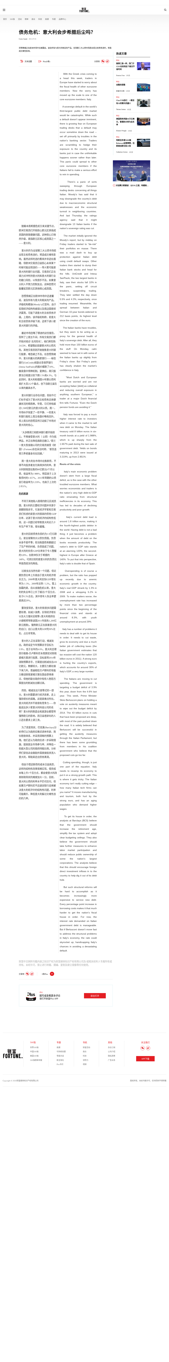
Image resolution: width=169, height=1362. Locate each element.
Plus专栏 (60, 1064)
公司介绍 (111, 1052)
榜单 (26, 19)
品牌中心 (62, 19)
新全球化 (60, 1060)
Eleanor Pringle (121, 131)
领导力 (85, 1060)
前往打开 (95, 996)
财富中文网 (120, 91)
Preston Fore (120, 75)
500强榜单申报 (36, 1060)
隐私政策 (111, 1056)
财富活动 (86, 1047)
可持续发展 (61, 1052)
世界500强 (34, 1047)
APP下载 (145, 1059)
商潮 (47, 19)
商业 (33, 19)
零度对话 (60, 1056)
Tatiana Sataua (121, 109)
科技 (40, 19)
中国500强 (34, 1052)
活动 (20, 19)
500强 (12, 19)
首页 (5, 19)
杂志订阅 (111, 1047)
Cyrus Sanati (23, 39)
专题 (54, 19)
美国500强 (34, 1056)
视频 (84, 1064)
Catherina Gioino (122, 152)
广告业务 (111, 1060)
